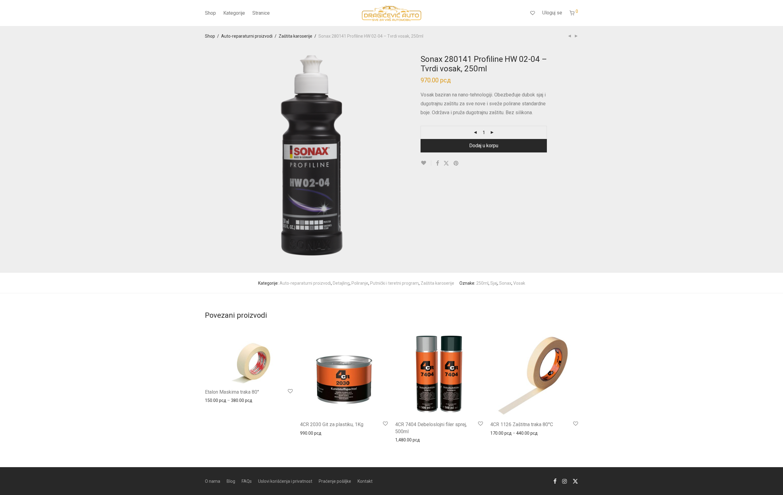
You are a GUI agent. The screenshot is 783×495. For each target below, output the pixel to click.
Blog (231, 481)
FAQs (247, 481)
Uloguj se (552, 13)
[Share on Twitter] (446, 163)
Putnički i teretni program (394, 283)
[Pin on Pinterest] (456, 163)
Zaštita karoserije (295, 36)
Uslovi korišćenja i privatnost (285, 481)
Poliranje (359, 283)
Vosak (519, 283)
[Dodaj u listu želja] (426, 163)
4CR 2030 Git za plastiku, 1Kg (331, 424)
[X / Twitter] (575, 480)
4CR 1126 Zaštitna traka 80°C (521, 424)
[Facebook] (554, 480)
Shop (210, 13)
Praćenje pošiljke (335, 481)
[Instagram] (564, 480)
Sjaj (493, 283)
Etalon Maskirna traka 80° (232, 392)
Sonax (505, 283)
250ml (482, 283)
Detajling (341, 283)
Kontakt (365, 481)
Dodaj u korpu (483, 145)
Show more (213, 400)
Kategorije (234, 13)
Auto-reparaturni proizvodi (247, 36)
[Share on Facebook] (437, 163)
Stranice (261, 13)
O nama (212, 481)
